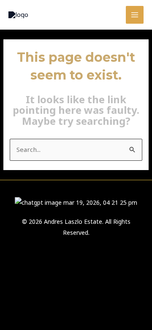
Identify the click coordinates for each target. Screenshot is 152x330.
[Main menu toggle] (135, 15)
